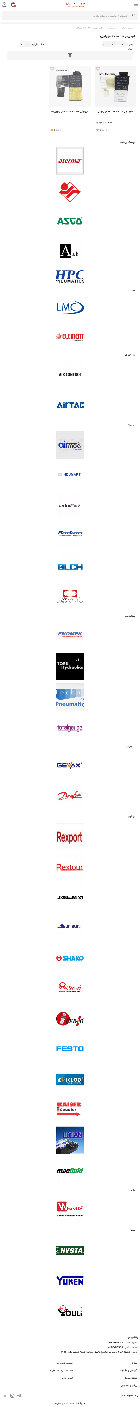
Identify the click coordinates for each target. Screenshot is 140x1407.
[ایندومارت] (70, 475)
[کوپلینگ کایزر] (70, 1110)
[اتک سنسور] (70, 252)
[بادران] (70, 536)
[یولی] (70, 1311)
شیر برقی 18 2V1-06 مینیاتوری (88, 28)
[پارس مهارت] (70, 596)
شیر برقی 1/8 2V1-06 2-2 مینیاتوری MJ (70, 111)
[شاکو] (70, 958)
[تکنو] (70, 697)
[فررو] (70, 1019)
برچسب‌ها (111, 28)
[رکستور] (70, 867)
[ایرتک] (70, 405)
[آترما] (70, 161)
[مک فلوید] (70, 1170)
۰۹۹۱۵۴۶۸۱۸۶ (115, 1343)
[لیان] (70, 1140)
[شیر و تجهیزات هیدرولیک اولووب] (70, 988)
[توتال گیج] (70, 727)
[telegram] (19, 1396)
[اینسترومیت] (70, 505)
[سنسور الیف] (70, 928)
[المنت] (70, 335)
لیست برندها (127, 142)
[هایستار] (70, 1250)
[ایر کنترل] (70, 375)
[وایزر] (70, 1210)
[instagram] (12, 1396)
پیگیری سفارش (129, 1386)
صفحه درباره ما (65, 1363)
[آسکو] (70, 221)
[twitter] (5, 1396)
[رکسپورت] (70, 837)
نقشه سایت (131, 1378)
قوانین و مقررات (128, 1371)
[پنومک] (70, 636)
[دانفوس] (70, 797)
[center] (133, 15)
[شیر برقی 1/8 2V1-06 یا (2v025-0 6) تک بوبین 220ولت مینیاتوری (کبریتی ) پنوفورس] (115, 86)
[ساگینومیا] (70, 897)
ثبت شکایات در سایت (61, 1371)
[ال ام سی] (70, 307)
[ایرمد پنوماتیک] (70, 445)
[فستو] (70, 1049)
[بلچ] (70, 566)
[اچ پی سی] (70, 276)
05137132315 (115, 1347)
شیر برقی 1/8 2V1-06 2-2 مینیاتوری (115, 111)
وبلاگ (134, 1363)
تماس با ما (67, 1378)
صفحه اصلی (127, 28)
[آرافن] (70, 191)
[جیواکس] (70, 767)
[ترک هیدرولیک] (70, 666)
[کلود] (70, 1079)
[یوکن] (70, 1280)
